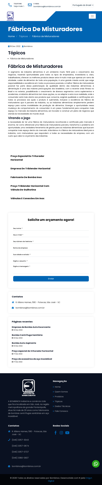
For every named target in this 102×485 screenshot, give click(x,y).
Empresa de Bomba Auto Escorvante (31, 327)
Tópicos (23, 36)
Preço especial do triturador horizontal (32, 351)
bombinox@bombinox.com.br (26, 466)
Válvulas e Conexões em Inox (27, 198)
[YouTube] (67, 433)
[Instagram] (61, 433)
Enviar (51, 278)
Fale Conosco (61, 411)
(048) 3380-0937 (20, 457)
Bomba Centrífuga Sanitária (27, 335)
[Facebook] (56, 433)
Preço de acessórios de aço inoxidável (32, 359)
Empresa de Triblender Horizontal (30, 168)
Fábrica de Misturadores (22, 58)
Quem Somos (61, 391)
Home (11, 36)
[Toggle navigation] (92, 16)
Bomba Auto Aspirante (24, 343)
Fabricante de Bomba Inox (26, 177)
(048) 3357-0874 (20, 445)
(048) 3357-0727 (20, 451)
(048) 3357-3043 (20, 439)
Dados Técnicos (62, 406)
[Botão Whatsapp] (96, 464)
